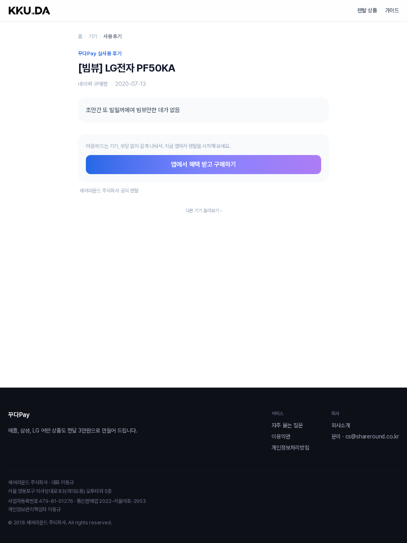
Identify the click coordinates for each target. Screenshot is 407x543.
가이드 (392, 10)
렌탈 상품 (367, 10)
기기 (93, 36)
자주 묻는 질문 (286, 425)
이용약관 (280, 436)
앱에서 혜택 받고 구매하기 (203, 164)
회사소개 (340, 425)
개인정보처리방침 (290, 447)
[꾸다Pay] (29, 11)
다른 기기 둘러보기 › (204, 210)
